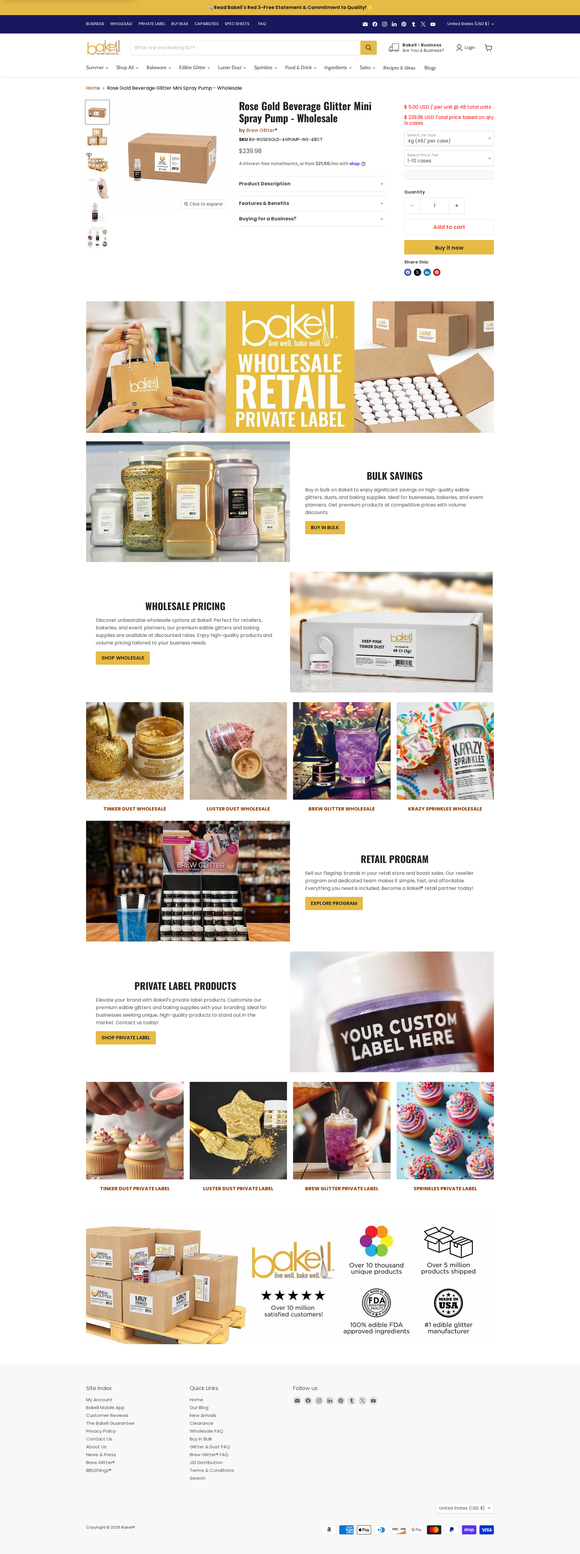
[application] (313, 184)
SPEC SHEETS (237, 24)
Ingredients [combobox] (336, 67)
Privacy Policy (101, 1431)
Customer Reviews (107, 1415)
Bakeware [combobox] (157, 67)
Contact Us (99, 1439)
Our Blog (199, 1407)
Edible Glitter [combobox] (193, 67)
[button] (488, 47)
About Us (96, 1447)
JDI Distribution (206, 1462)
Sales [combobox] (366, 67)
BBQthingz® (98, 1470)
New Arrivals (203, 1415)
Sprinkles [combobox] (264, 67)
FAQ (262, 24)
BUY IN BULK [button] (325, 527)
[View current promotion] (290, 8)
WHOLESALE (121, 24)
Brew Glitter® (261, 130)
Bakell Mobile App (105, 1407)
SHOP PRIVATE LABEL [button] (126, 1037)
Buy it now (449, 247)
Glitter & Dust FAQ (210, 1447)
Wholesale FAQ (206, 1431)
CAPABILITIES (207, 24)
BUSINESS (95, 24)
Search (197, 1478)
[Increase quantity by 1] (457, 205)
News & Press (101, 1454)
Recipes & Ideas (399, 68)
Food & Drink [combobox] (299, 67)
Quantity (414, 192)
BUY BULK (179, 24)
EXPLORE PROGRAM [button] (334, 903)
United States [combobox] (468, 24)
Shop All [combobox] (125, 67)
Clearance (201, 1423)
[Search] (368, 48)
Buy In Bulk (201, 1439)
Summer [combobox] (95, 67)
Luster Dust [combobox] (230, 67)
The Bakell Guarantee (110, 1423)
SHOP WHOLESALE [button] (123, 657)
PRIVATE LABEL (152, 24)
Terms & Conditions (212, 1470)
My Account (99, 1399)
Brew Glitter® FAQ (209, 1454)
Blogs (430, 68)
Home (93, 88)
